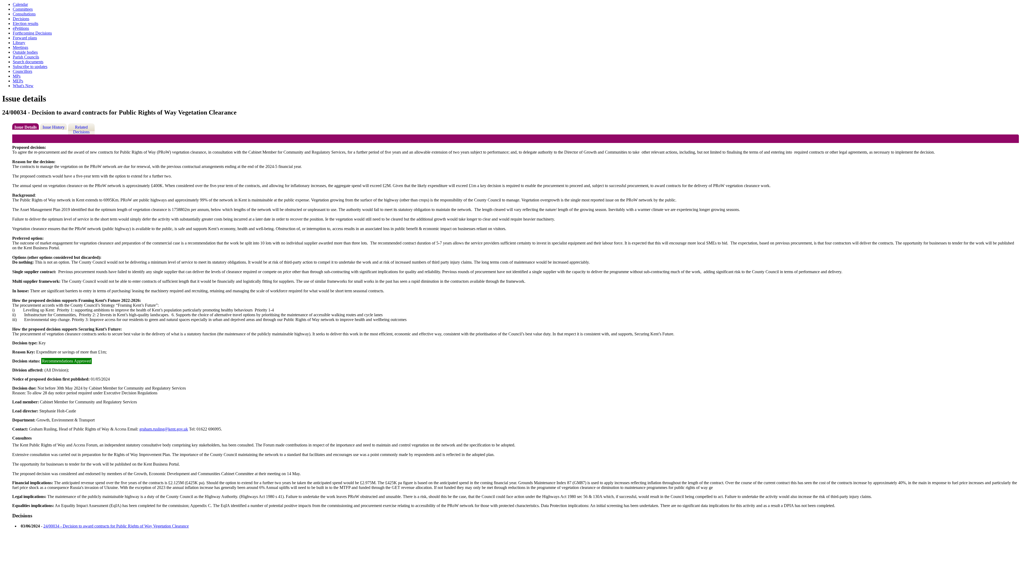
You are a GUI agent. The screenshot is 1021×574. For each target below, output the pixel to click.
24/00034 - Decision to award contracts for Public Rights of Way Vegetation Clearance (116, 526)
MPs (16, 76)
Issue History (54, 127)
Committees (23, 9)
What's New (23, 85)
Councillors (22, 71)
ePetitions (21, 28)
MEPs (18, 81)
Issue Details (25, 127)
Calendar (20, 4)
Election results (25, 23)
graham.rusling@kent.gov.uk (163, 429)
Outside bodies (25, 52)
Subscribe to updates (30, 66)
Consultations (24, 14)
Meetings (20, 47)
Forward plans (25, 38)
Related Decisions (81, 129)
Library (19, 42)
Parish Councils (26, 57)
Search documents (28, 62)
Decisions (21, 18)
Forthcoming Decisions (32, 33)
